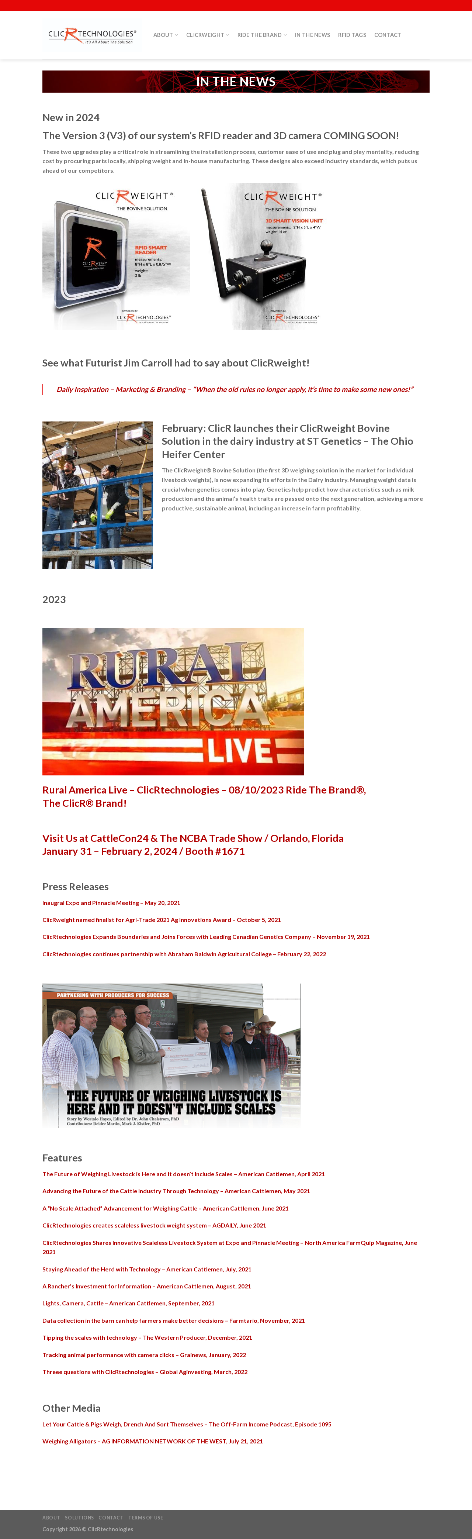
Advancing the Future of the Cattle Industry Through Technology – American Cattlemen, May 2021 (176, 1190)
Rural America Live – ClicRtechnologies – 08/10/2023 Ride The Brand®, (204, 790)
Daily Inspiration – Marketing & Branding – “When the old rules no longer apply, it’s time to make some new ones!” (234, 389)
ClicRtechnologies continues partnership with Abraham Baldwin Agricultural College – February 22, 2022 (184, 953)
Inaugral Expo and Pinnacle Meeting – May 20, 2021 (111, 902)
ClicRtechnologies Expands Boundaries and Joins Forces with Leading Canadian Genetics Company (206, 936)
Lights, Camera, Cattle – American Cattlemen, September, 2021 (128, 1302)
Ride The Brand (259, 35)
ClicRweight (205, 35)
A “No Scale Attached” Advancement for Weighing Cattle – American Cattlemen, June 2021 (165, 1208)
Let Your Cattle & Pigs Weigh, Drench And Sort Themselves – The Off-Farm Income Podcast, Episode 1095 (187, 1424)
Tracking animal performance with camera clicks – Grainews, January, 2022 (144, 1354)
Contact (388, 35)
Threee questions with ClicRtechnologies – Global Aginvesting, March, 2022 (144, 1371)
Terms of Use (145, 1518)
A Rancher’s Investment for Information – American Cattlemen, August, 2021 (146, 1286)
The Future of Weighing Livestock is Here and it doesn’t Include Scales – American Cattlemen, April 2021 (183, 1173)
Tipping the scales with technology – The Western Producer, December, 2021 (147, 1337)
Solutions (79, 1518)
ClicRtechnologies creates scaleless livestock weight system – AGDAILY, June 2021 (154, 1225)
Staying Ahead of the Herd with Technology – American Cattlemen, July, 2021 (146, 1269)
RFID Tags (352, 35)
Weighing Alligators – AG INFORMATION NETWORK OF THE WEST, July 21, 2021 (152, 1441)
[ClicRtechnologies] (92, 35)
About (163, 35)
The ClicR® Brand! (84, 803)
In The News (312, 35)
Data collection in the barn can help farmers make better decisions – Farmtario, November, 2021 (173, 1320)
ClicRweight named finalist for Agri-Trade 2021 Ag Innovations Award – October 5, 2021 (161, 919)
